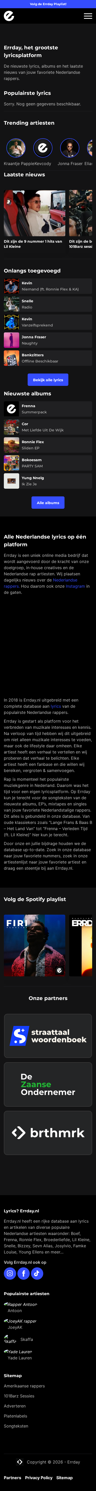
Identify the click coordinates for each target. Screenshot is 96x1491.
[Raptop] (48, 1162)
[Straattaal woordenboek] (48, 1036)
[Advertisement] (48, 646)
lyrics (56, 706)
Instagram (75, 586)
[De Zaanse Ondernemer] (48, 1084)
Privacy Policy (38, 1477)
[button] (88, 16)
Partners (12, 1477)
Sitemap (64, 1477)
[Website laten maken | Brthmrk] (48, 1133)
